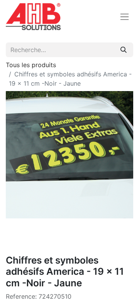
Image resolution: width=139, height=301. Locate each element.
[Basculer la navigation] (124, 17)
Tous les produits (31, 65)
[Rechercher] (123, 49)
